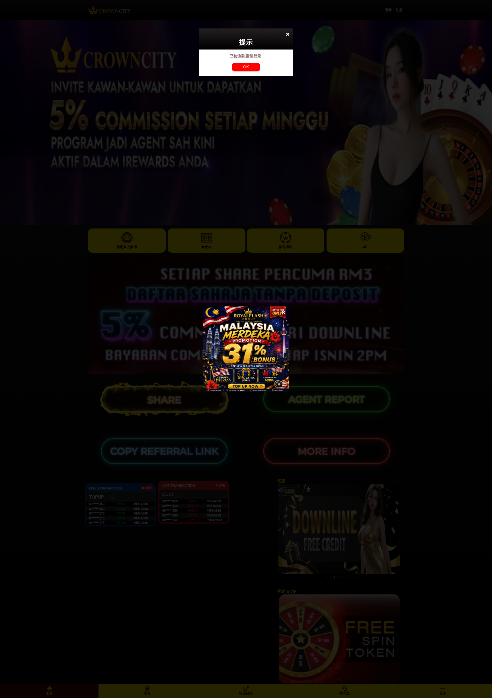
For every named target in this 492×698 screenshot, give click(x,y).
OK (246, 67)
